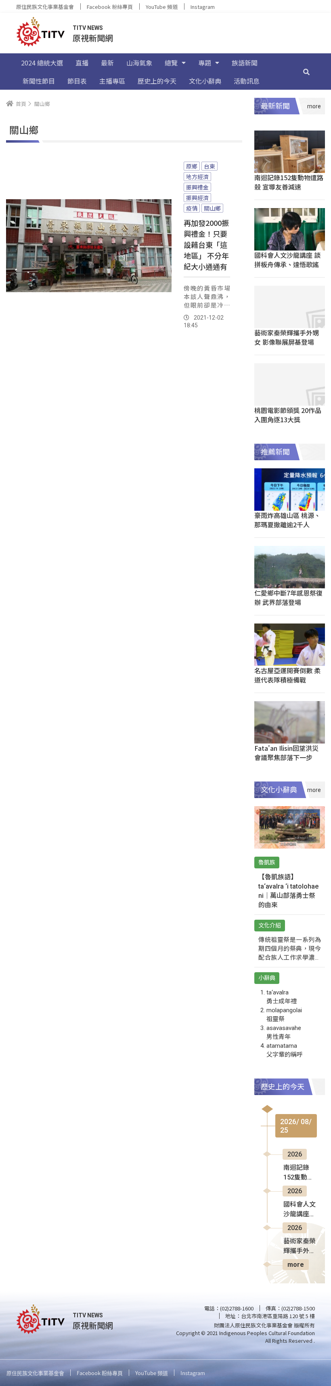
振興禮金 (197, 187)
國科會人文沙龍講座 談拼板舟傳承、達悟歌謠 (287, 259)
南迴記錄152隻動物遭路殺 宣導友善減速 (288, 182)
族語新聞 (245, 62)
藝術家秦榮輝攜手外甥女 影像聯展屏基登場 (286, 337)
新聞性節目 (39, 81)
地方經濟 (197, 177)
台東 (209, 166)
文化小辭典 (205, 81)
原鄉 (191, 166)
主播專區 (112, 81)
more (295, 1264)
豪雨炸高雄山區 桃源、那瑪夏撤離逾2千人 (287, 519)
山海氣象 (139, 62)
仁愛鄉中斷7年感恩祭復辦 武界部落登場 (288, 597)
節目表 (77, 81)
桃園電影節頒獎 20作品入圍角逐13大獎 (287, 414)
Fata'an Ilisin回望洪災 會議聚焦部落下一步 (286, 752)
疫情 (191, 208)
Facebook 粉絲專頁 (110, 7)
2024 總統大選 (42, 62)
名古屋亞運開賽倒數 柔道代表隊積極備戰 (287, 675)
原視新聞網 (93, 38)
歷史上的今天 (157, 81)
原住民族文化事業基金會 (45, 7)
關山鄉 (212, 208)
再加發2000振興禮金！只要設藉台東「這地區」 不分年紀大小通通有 (206, 244)
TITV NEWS (88, 28)
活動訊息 (247, 81)
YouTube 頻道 (162, 7)
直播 (81, 62)
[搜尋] (306, 71)
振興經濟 (197, 198)
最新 (107, 62)
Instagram (203, 7)
